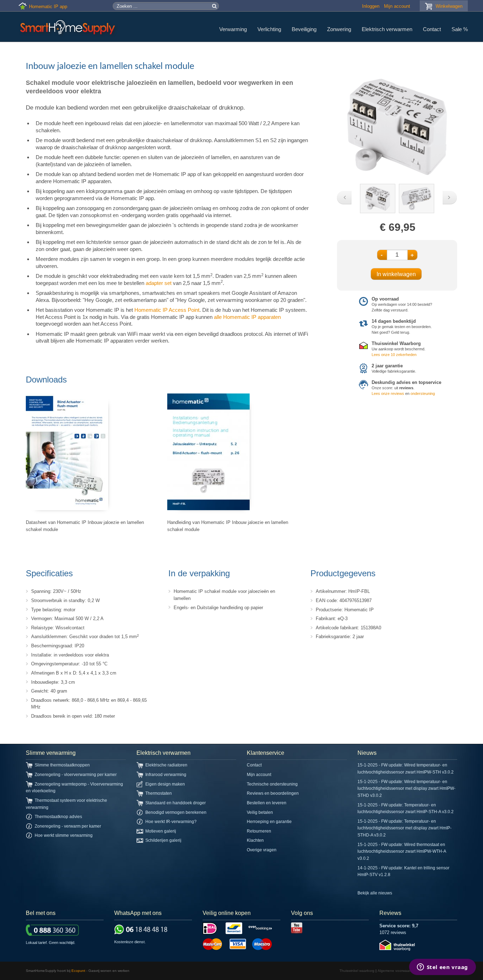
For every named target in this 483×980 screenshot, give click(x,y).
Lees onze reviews (388, 393)
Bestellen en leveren (266, 802)
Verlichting (269, 29)
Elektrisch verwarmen (387, 29)
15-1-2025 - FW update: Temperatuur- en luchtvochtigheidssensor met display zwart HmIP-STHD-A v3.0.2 (404, 828)
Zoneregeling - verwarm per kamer (68, 826)
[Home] (68, 28)
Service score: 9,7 (398, 925)
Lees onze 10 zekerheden (394, 354)
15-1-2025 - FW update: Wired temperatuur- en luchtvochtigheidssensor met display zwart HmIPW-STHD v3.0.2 (406, 788)
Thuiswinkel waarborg (356, 971)
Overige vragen (262, 849)
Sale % (460, 29)
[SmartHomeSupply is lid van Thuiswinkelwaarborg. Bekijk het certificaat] (397, 949)
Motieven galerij (160, 831)
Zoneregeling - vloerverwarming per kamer (76, 774)
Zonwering (339, 29)
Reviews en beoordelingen (273, 793)
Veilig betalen (260, 812)
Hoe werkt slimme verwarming (64, 835)
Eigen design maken (165, 784)
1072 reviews (392, 932)
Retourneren (259, 831)
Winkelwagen (449, 6)
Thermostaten (158, 793)
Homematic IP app (48, 6)
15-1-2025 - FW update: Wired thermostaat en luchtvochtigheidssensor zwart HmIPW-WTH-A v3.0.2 (401, 851)
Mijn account (397, 6)
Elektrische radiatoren (166, 765)
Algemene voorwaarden (397, 971)
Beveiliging (304, 29)
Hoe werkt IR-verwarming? (171, 821)
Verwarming (233, 29)
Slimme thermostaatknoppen (62, 765)
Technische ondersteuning (272, 784)
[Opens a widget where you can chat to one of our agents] (442, 967)
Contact (432, 29)
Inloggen (370, 6)
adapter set (158, 283)
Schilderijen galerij (163, 840)
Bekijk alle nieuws (374, 893)
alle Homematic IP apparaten (247, 317)
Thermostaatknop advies (58, 816)
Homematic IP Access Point (166, 310)
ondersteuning (423, 393)
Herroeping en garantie (269, 821)
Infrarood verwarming (165, 774)
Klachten (255, 840)
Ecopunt (78, 971)
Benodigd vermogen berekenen (175, 812)
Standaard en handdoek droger (175, 802)
